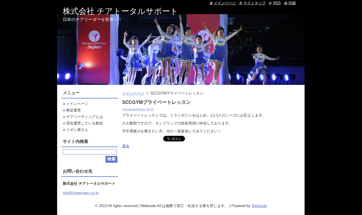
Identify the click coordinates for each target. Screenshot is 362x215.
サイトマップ (255, 3)
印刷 (292, 3)
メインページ (133, 93)
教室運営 (73, 110)
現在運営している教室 (84, 123)
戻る (126, 146)
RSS (277, 3)
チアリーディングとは (84, 117)
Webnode (259, 206)
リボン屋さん (77, 130)
